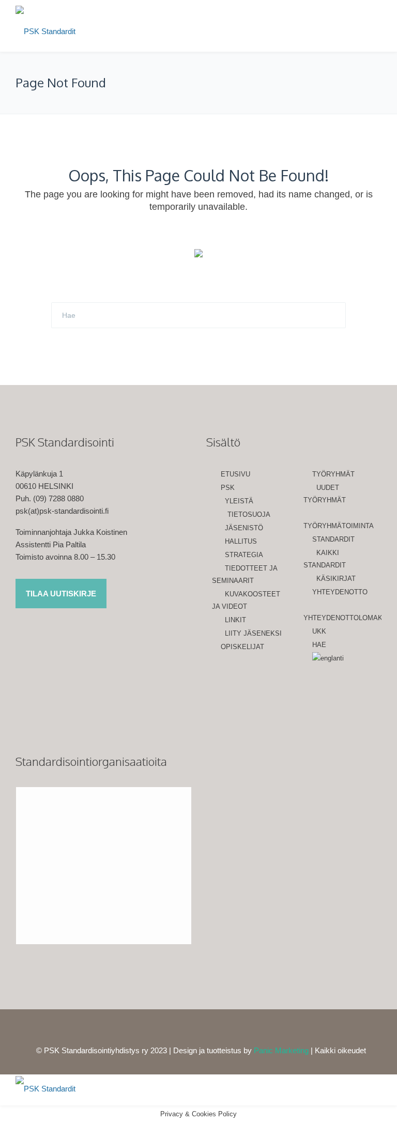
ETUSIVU (235, 474)
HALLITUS (241, 541)
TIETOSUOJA (248, 514)
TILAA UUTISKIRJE (61, 593)
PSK (228, 487)
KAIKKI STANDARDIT (324, 559)
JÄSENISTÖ (244, 528)
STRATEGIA (244, 555)
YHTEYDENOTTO (340, 592)
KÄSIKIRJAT (336, 578)
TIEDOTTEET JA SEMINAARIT (244, 574)
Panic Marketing (281, 1050)
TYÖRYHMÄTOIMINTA (338, 526)
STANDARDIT (333, 539)
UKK (319, 631)
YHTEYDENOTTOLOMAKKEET (342, 618)
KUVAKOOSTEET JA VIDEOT (246, 600)
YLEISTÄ (239, 501)
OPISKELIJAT (242, 647)
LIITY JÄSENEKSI (253, 633)
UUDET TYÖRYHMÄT (324, 494)
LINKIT (235, 620)
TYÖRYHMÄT (333, 474)
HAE (319, 645)
